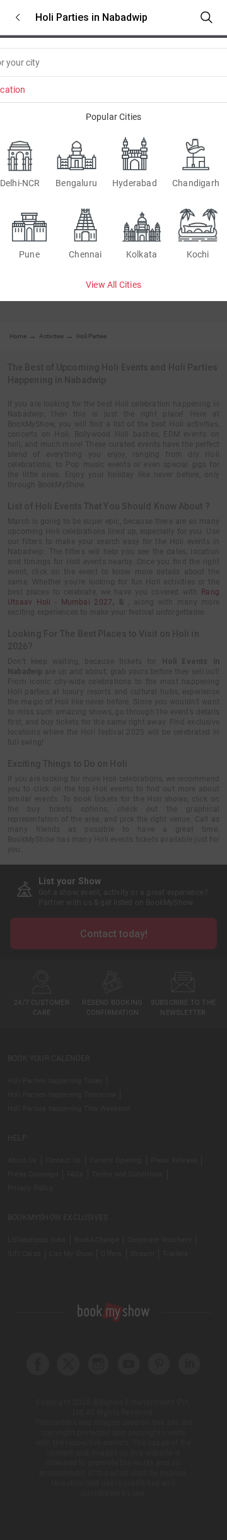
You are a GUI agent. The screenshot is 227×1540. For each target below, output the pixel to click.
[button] (17, 17)
